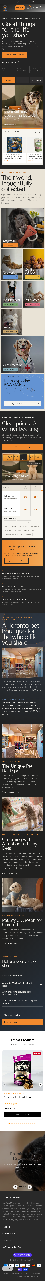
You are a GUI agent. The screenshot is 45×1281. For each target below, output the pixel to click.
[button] (22, 1197)
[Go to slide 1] (9, 1123)
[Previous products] (4, 1085)
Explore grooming (10, 873)
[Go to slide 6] (18, 1123)
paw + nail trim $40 (10, 526)
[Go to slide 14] (34, 1123)
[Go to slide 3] (12, 1123)
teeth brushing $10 (29, 530)
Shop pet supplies (11, 792)
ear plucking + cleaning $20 (13, 530)
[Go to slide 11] (28, 1123)
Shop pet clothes (10, 943)
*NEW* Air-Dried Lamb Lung (17, 1097)
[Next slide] (30, 1187)
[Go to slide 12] (30, 1123)
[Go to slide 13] (32, 1123)
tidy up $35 (28, 534)
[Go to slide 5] (16, 1123)
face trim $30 (23, 526)
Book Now (20, 7)
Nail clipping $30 (10, 522)
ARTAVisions (32, 1276)
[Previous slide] (15, 1187)
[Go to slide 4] (14, 1123)
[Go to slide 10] (26, 1123)
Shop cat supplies (11, 124)
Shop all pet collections (22, 404)
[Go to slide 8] (22, 1123)
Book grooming (10, 62)
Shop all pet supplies (14, 55)
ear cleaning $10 (34, 526)
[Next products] (41, 1085)
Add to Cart (22, 1114)
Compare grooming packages (16, 561)
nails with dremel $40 (24, 522)
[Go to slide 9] (24, 1123)
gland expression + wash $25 (13, 534)
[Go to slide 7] (20, 1123)
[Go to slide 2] (11, 1123)
